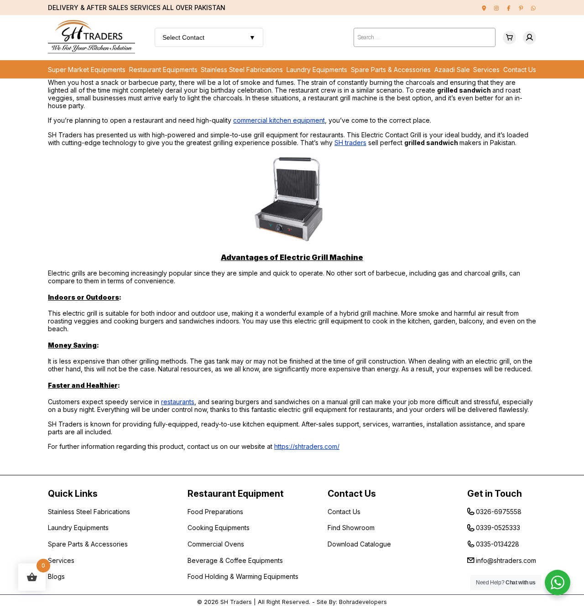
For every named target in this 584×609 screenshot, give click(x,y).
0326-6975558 (498, 511)
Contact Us (519, 69)
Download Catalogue (359, 544)
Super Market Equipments (86, 69)
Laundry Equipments (317, 69)
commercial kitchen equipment (279, 120)
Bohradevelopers (363, 602)
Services (486, 69)
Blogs (56, 576)
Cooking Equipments (219, 527)
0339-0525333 (498, 527)
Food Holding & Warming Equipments (243, 576)
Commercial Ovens (216, 544)
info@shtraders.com (506, 560)
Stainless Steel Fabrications (242, 69)
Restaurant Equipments (163, 69)
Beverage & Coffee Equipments (235, 560)
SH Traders (236, 602)
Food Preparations (215, 511)
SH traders (350, 142)
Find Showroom (351, 527)
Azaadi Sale (452, 69)
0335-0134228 (497, 544)
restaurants (177, 402)
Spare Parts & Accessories (391, 69)
